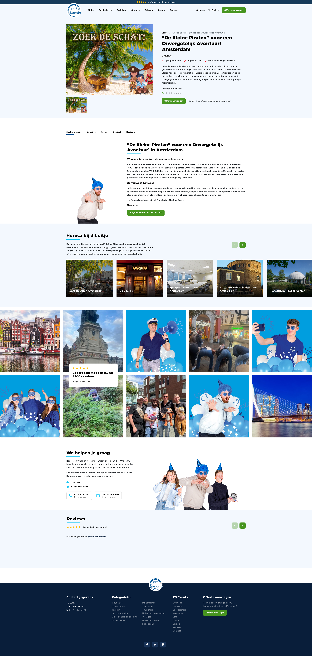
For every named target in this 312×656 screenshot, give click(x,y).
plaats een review (97, 537)
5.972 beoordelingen (166, 2)
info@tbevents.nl (79, 487)
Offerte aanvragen (233, 10)
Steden (161, 10)
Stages (176, 617)
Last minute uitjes (120, 613)
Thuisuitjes (147, 610)
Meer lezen (132, 205)
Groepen (135, 10)
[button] (242, 245)
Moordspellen (118, 620)
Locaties (91, 132)
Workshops (148, 606)
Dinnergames (148, 603)
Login (202, 10)
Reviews (130, 132)
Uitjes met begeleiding (153, 613)
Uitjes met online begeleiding (150, 622)
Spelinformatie (74, 132)
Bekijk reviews (80, 382)
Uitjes (91, 10)
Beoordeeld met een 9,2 (95, 527)
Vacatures (178, 613)
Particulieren (105, 10)
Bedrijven (121, 10)
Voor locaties (179, 610)
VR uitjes (146, 617)
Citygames (117, 603)
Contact (174, 10)
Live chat (75, 482)
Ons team (177, 606)
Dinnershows (118, 606)
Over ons (177, 603)
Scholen (149, 10)
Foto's (104, 132)
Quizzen (116, 610)
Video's (176, 624)
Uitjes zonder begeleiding (124, 617)
